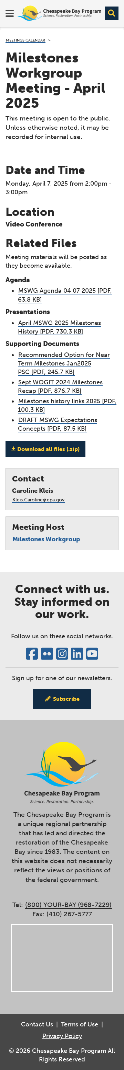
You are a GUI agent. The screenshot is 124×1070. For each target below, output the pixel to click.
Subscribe (66, 699)
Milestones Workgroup (46, 539)
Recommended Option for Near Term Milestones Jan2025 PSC (64, 363)
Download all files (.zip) (48, 449)
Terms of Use (79, 1024)
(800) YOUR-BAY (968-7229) (68, 905)
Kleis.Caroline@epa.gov (38, 500)
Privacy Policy (62, 1036)
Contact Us (37, 1024)
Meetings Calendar (25, 40)
